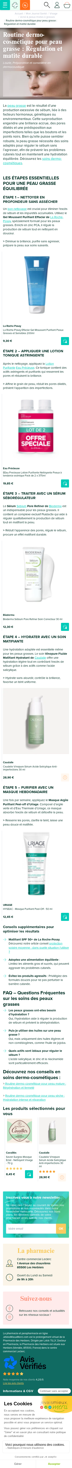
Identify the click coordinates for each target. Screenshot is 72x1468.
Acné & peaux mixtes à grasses (37, 17)
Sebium (21, 506)
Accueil (19, 13)
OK (61, 1229)
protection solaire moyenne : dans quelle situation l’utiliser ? (39, 947)
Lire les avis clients (13, 1383)
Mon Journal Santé (36, 13)
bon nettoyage (17, 209)
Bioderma (55, 506)
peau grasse (16, 106)
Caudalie (40, 657)
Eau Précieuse (25, 368)
